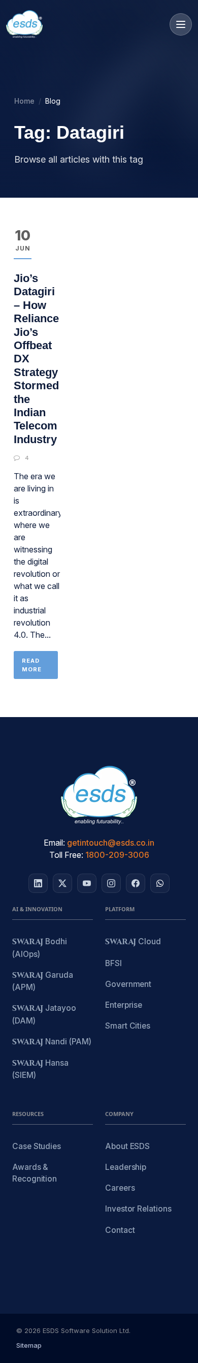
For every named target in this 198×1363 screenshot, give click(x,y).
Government (128, 984)
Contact (120, 1230)
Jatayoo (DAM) (44, 1014)
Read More (32, 665)
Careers (120, 1188)
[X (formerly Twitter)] (62, 883)
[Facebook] (135, 883)
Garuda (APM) (42, 981)
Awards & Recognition (34, 1173)
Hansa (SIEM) (40, 1069)
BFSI (113, 963)
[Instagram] (111, 883)
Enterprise (123, 1005)
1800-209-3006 (117, 855)
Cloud (133, 942)
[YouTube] (86, 883)
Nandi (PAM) (51, 1042)
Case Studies (36, 1146)
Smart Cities (127, 1026)
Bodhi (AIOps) (39, 947)
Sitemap (29, 1345)
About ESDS (127, 1146)
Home (24, 101)
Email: (54, 843)
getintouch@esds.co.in (110, 843)
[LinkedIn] (38, 883)
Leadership (125, 1167)
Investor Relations (138, 1209)
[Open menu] (181, 24)
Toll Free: (66, 855)
